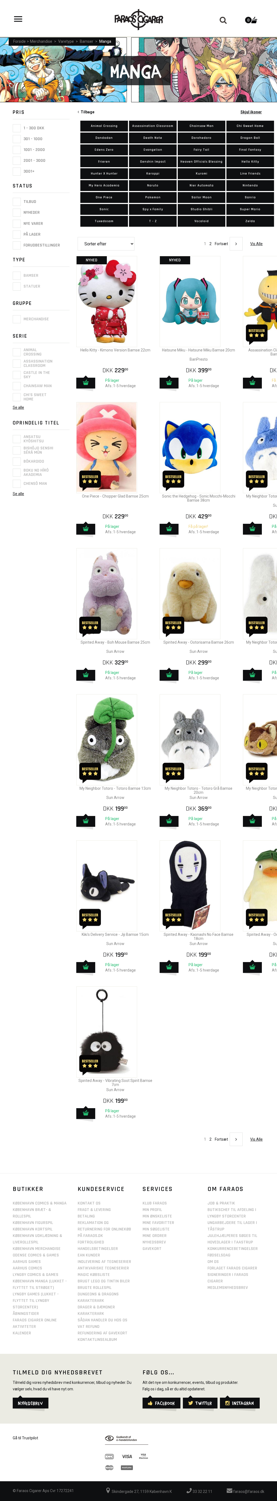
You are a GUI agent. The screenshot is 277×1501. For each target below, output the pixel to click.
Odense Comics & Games (36, 1255)
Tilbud (29, 202)
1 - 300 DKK (33, 128)
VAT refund (89, 1326)
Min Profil (152, 1210)
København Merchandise (37, 1249)
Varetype (66, 41)
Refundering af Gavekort (102, 1333)
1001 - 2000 (33, 150)
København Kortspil (32, 1229)
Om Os (213, 1262)
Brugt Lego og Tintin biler (104, 1281)
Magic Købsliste (94, 1275)
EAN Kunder (89, 1255)
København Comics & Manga (40, 1203)
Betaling (86, 1216)
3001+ (28, 171)
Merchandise (41, 41)
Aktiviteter (24, 1326)
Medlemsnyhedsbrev (227, 1288)
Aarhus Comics (27, 1268)
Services (158, 1189)
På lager (31, 234)
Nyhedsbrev (154, 1242)
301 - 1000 (32, 139)
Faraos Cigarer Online (35, 1320)
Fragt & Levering (94, 1210)
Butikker (28, 1189)
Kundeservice (101, 1189)
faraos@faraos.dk (248, 1491)
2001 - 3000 (33, 160)
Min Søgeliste (156, 1229)
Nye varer (32, 223)
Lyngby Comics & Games (35, 1275)
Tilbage (86, 112)
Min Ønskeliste (157, 1216)
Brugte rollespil (94, 1288)
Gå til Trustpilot (25, 1438)
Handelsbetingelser (98, 1249)
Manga (105, 41)
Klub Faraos (155, 1203)
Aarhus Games (27, 1262)
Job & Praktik (221, 1203)
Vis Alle (256, 244)
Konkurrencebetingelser (232, 1249)
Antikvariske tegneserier (103, 1268)
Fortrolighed (91, 1242)
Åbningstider (26, 1313)
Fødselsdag (218, 1255)
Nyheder (31, 213)
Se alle (18, 407)
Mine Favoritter (158, 1223)
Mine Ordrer (155, 1236)
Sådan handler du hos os (102, 1320)
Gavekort (152, 1249)
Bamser (86, 41)
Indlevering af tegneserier (104, 1262)
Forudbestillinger (41, 245)
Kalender (22, 1333)
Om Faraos (225, 1189)
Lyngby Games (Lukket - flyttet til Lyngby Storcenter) (36, 1300)
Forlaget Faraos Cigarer (232, 1268)
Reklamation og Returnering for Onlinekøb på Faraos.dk (104, 1229)
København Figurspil (33, 1223)
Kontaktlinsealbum (97, 1339)
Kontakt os (89, 1203)
